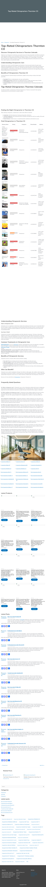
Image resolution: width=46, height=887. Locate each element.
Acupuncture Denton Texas (19, 832)
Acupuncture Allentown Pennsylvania (22, 824)
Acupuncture (3, 792)
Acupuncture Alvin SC (35, 824)
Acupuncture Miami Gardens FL (9, 848)
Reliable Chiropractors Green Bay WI (32, 777)
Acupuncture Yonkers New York (7, 861)
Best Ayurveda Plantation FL (14, 715)
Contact (17, 878)
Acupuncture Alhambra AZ (6, 468)
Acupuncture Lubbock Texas (22, 845)
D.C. (27, 861)
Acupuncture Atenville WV (37, 827)
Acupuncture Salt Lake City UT (8, 853)
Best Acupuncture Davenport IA (22, 487)
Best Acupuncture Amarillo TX (7, 475)
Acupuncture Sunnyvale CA (8, 858)
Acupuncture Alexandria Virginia (20, 819)
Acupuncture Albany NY (5, 465)
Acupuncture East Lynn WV (24, 834)
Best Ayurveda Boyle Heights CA (15, 729)
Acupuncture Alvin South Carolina (8, 827)
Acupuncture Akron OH (20, 461)
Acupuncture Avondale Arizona (7, 829)
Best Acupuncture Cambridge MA (7, 479)
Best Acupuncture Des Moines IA (37, 487)
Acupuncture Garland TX (36, 840)
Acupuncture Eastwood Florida (9, 837)
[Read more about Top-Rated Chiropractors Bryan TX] (8, 775)
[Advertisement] (23, 31)
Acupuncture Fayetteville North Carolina (9, 840)
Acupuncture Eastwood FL (38, 834)
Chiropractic (5, 778)
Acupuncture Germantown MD (24, 842)
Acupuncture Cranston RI (6, 832)
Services (17, 875)
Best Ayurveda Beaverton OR (15, 701)
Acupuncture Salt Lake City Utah (22, 853)
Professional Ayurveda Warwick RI (16, 644)
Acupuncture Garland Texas (23, 840)
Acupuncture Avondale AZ (20, 829)
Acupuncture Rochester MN (26, 850)
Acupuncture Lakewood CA (37, 842)
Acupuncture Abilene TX (5, 461)
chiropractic (16, 344)
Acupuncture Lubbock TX (34, 845)
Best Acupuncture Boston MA (36, 475)
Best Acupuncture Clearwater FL (22, 483)
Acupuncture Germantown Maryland (9, 842)
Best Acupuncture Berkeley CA (22, 475)
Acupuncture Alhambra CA (21, 468)
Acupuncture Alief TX (35, 468)
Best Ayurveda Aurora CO (14, 659)
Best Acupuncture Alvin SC (36, 472)
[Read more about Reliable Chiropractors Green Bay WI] (29, 775)
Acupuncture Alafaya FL (35, 461)
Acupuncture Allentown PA (7, 824)
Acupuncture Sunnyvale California (23, 858)
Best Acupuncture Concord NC (36, 483)
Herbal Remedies (34, 874)
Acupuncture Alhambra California (9, 821)
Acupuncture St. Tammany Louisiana (26, 856)
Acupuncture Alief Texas (24, 821)
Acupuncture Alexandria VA (36, 465)
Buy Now (4, 519)
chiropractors (17, 377)
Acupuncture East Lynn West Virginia (9, 834)
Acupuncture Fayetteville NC (23, 837)
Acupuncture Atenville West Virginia (23, 827)
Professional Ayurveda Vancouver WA (17, 743)
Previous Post (4, 765)
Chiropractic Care (34, 873)
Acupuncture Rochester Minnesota (9, 850)
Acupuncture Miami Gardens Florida (28, 848)
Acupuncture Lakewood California (8, 845)
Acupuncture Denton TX (34, 832)
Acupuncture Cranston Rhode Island (33, 829)
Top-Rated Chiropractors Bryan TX (11, 777)
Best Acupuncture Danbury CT (7, 487)
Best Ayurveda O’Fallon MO (14, 687)
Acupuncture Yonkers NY (19, 861)
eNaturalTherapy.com (20, 872)
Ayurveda (22, 619)
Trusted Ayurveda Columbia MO (15, 673)
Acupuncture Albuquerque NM (21, 465)
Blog (17, 876)
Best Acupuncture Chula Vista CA (37, 479)
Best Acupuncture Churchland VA (7, 483)
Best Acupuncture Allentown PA (22, 472)
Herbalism (33, 875)
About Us (18, 873)
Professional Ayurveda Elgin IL (15, 630)
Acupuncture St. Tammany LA (8, 856)
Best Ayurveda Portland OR (14, 616)
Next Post (42, 765)
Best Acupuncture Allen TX (6, 472)
